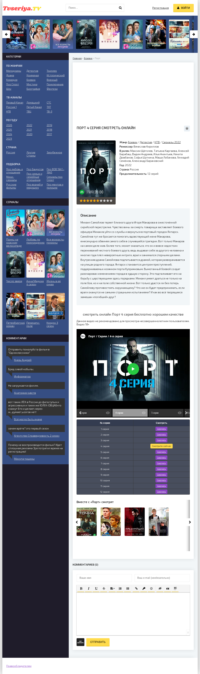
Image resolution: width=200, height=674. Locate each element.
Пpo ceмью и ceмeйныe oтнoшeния (34, 177)
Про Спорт (12, 84)
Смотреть (161, 428)
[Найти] (120, 8)
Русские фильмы (11, 186)
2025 (9, 129)
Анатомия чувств (25, 392)
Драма (10, 75)
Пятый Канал (34, 107)
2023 (9, 138)
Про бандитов (35, 169)
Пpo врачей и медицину (35, 186)
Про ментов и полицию (55, 186)
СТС (49, 102)
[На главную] (21, 8)
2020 (29, 134)
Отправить (98, 642)
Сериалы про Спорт (54, 178)
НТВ (157, 142)
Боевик (88, 58)
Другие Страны (31, 154)
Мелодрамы (13, 70)
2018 (49, 129)
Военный (52, 79)
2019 (49, 125)
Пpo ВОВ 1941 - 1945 (55, 171)
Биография (33, 88)
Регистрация (160, 7)
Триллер (52, 70)
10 (111, 200)
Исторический (56, 75)
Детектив (146, 142)
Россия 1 (11, 107)
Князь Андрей (22, 360)
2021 (29, 129)
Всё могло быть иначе (28, 419)
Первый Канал (14, 102)
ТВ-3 (49, 111)
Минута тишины (24, 458)
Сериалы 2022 (171, 142)
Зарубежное (54, 152)
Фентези (52, 88)
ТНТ (49, 107)
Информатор (22, 376)
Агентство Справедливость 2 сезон (36, 435)
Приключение (55, 84)
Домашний (33, 102)
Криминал (33, 75)
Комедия (11, 79)
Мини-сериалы (11, 178)
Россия (10, 152)
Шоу (8, 88)
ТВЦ (29, 111)
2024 (9, 134)
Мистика (32, 84)
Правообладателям (18, 666)
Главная (77, 58)
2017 (49, 134)
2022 (29, 125)
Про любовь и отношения (14, 171)
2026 (9, 125)
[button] (80, 588)
